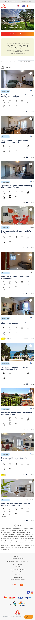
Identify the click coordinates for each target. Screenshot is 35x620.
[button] (17, 132)
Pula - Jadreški (30, 499)
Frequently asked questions (17, 569)
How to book (17, 566)
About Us (17, 574)
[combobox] (26, 61)
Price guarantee (17, 577)
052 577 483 (15, 561)
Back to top (15, 585)
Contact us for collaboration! (17, 580)
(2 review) (8, 338)
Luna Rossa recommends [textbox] (26, 62)
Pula (32, 91)
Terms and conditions (17, 572)
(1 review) (8, 475)
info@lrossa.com (26, 2)
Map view (8, 67)
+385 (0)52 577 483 (11, 2)
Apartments (5, 91)
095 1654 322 (24, 561)
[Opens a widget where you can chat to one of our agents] (28, 617)
